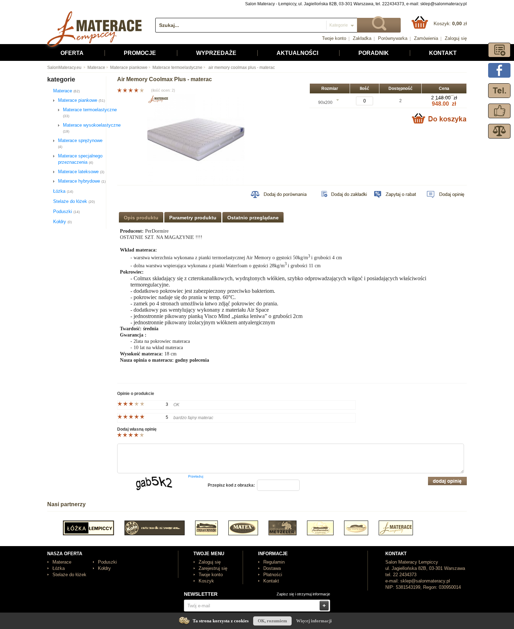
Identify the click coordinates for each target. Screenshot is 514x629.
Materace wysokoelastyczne (92, 127)
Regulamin (274, 562)
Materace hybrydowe (82, 181)
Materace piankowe (129, 67)
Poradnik (373, 53)
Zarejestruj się (213, 568)
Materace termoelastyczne (177, 67)
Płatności (272, 574)
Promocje (140, 53)
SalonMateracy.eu (64, 67)
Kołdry (62, 221)
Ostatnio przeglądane (253, 217)
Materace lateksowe (81, 171)
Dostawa (272, 568)
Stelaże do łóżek (74, 201)
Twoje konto (334, 38)
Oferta (72, 53)
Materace (96, 67)
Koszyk (206, 581)
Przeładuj (195, 476)
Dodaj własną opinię (137, 429)
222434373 (393, 3)
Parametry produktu (192, 217)
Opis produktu (141, 217)
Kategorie (338, 25)
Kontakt (443, 53)
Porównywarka (392, 38)
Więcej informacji (314, 620)
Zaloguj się (456, 38)
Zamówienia (426, 38)
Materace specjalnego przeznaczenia (80, 159)
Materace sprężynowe (80, 143)
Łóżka (63, 191)
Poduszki (66, 211)
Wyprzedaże (216, 53)
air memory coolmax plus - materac (241, 67)
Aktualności (297, 53)
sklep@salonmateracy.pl (443, 3)
